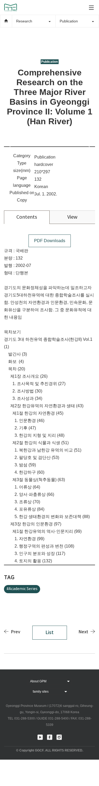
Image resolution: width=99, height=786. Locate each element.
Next (83, 632)
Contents (26, 217)
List (49, 632)
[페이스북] (49, 737)
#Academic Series (22, 589)
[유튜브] (40, 737)
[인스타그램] (59, 737)
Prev (15, 632)
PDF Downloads (49, 240)
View (72, 217)
